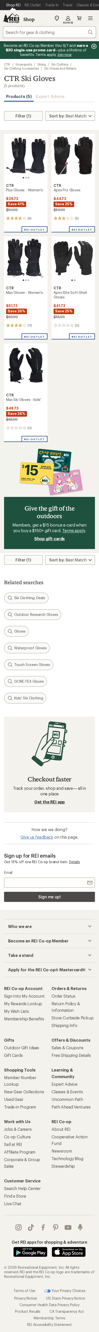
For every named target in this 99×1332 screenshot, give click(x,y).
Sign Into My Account (24, 996)
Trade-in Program (20, 1106)
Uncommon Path (67, 1099)
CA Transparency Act (67, 1311)
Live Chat (12, 1203)
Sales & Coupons (68, 1047)
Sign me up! (49, 896)
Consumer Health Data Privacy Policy (49, 1305)
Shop (29, 19)
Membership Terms (49, 1318)
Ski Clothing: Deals (29, 598)
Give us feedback (37, 837)
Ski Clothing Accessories (21, 68)
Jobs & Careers (18, 1129)
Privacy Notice (25, 1298)
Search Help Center (22, 1188)
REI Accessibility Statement (49, 1324)
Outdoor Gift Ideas (21, 1047)
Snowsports (23, 64)
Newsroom (62, 1150)
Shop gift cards (49, 538)
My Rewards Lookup (23, 1003)
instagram (18, 1227)
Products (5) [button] (19, 96)
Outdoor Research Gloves (36, 614)
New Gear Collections (24, 1091)
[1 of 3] (23, 177)
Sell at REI (13, 1144)
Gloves (20, 631)
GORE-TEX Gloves (29, 681)
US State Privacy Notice (65, 1298)
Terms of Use (24, 1290)
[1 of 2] (72, 280)
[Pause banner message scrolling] (93, 46)
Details (74, 862)
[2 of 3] (26, 177)
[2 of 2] (74, 280)
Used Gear (13, 1099)
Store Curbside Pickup (73, 1017)
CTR (7, 64)
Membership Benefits (24, 1018)
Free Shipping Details (71, 1055)
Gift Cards (13, 1055)
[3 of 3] (28, 177)
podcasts (80, 1227)
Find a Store (15, 1196)
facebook (43, 1227)
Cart (79, 18)
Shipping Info (64, 1025)
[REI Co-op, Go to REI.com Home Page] (11, 18)
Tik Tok (31, 1227)
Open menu (90, 18)
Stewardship (63, 1166)
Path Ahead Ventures (71, 1106)
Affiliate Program (19, 1151)
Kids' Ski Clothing (28, 698)
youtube (68, 1227)
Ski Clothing (59, 64)
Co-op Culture (17, 1136)
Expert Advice (50, 96)
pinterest (56, 1227)
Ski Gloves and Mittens (60, 68)
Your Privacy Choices (68, 1290)
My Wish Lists (16, 1011)
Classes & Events (67, 1091)
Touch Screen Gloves (32, 664)
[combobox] (49, 32)
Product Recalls (27, 1311)
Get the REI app (49, 801)
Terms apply (73, 530)
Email (8, 872)
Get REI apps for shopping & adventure (49, 1242)
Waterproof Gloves (30, 648)
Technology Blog (67, 1158)
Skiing (41, 64)
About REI (61, 1129)
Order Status (63, 996)
